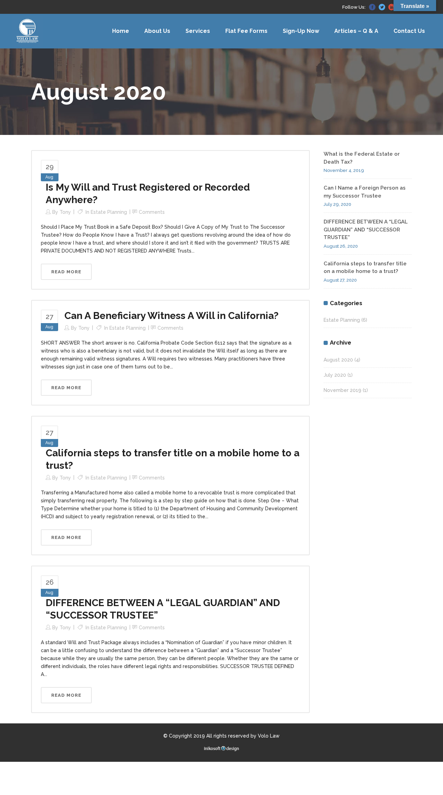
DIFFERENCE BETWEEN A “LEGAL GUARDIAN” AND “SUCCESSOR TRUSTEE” (366, 229)
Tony (65, 212)
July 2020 (335, 375)
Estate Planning (109, 212)
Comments (152, 212)
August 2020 (338, 360)
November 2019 (342, 390)
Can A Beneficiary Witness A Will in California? (171, 315)
